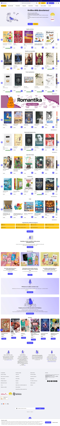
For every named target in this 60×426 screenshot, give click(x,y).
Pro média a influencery (33, 380)
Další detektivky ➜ (54, 196)
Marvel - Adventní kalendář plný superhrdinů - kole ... (35, 334)
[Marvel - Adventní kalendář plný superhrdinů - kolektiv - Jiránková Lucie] (35, 326)
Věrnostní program (33, 374)
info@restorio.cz (47, 376)
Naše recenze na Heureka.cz (5, 376)
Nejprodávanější (10, 5)
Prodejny (36, 5)
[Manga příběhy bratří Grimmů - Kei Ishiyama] (5, 326)
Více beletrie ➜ (54, 152)
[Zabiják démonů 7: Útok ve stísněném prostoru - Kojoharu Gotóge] (54, 326)
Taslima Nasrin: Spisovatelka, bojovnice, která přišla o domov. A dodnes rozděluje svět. (30, 269)
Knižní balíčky (17, 378)
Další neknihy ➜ (54, 219)
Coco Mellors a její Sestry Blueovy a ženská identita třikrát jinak (50, 269)
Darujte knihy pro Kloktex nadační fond (21, 389)
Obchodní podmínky (33, 376)
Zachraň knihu (30, 5)
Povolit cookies (48, 422)
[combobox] (29, 3)
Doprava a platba (43, 5)
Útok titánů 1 (13, 333)
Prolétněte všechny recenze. (52, 361)
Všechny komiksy (30, 342)
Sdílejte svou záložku (4, 387)
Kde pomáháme (18, 387)
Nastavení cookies (55, 422)
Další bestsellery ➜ (54, 129)
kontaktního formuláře (48, 375)
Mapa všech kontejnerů (30, 313)
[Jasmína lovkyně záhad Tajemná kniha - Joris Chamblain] (44, 326)
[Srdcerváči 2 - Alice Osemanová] (25, 326)
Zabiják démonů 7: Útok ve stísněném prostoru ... (55, 334)
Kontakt (49, 5)
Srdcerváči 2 (23, 333)
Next (58, 330)
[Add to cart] (11, 47)
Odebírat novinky (30, 292)
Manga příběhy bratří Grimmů (4, 334)
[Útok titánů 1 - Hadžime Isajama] (15, 326)
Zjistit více (40, 424)
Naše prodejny (3, 378)
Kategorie (4, 5)
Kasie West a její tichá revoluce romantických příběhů (10, 269)
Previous (1, 330)
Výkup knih (24, 5)
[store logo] (4, 3)
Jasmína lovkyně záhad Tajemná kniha (44, 334)
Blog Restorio (32, 378)
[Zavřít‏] (59, 1)
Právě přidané (18, 5)
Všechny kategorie (30, 231)
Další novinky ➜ (54, 93)
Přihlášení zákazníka (3, 380)
